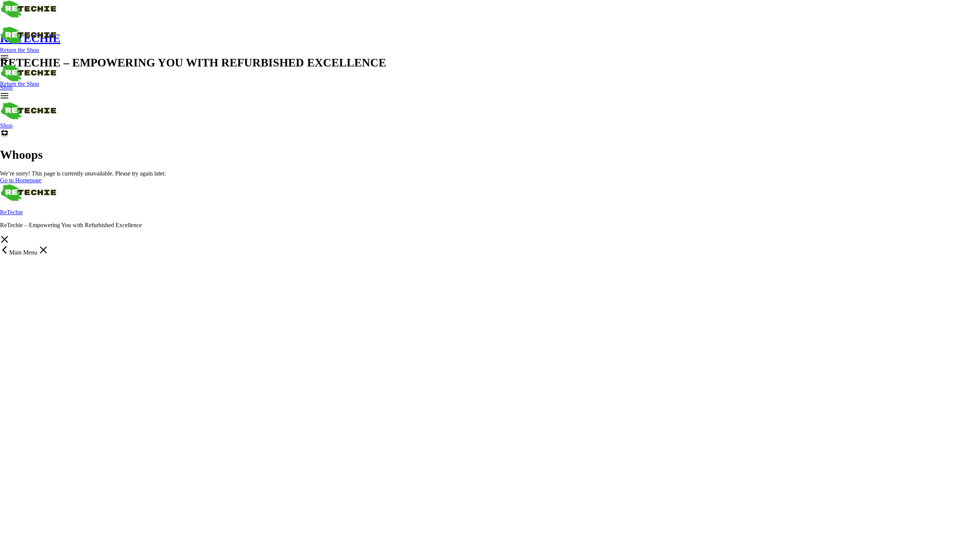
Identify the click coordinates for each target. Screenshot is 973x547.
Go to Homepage (20, 180)
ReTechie (11, 212)
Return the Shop (19, 50)
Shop (6, 87)
